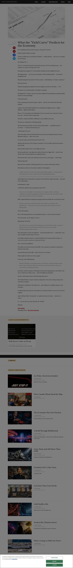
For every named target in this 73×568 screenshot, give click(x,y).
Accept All (54, 565)
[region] (36, 561)
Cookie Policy (14, 559)
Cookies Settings (54, 557)
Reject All (54, 561)
